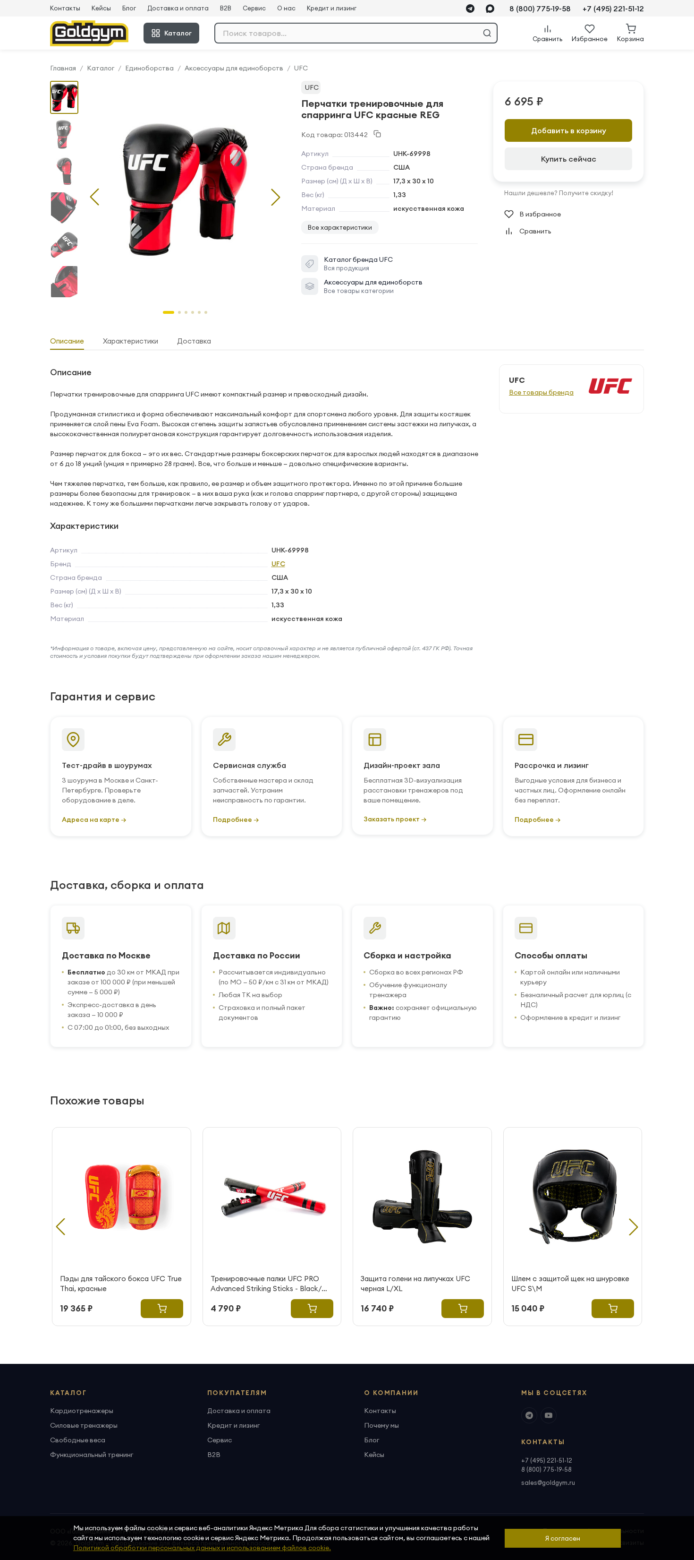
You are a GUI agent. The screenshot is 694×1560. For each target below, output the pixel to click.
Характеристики (130, 340)
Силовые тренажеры (84, 1425)
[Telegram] (470, 8)
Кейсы (101, 8)
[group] (185, 189)
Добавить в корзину (568, 130)
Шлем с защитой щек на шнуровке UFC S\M (570, 1283)
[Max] (490, 8)
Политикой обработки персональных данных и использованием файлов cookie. (202, 1547)
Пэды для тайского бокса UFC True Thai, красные (121, 1283)
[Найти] (487, 33)
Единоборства (149, 68)
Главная (63, 68)
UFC (301, 68)
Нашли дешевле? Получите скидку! (558, 193)
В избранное (540, 214)
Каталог (178, 33)
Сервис (254, 8)
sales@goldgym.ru (548, 1482)
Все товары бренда (541, 392)
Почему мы (381, 1425)
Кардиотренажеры (81, 1410)
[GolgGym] (89, 33)
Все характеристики (340, 227)
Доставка (194, 340)
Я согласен (562, 1538)
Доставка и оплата (178, 8)
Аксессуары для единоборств (234, 68)
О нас (286, 8)
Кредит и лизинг (331, 8)
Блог (129, 8)
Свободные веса (77, 1440)
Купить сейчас (568, 159)
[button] (275, 197)
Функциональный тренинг (91, 1454)
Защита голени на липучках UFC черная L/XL (415, 1283)
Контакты (65, 8)
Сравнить (535, 231)
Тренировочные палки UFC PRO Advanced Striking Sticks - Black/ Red (266, 1283)
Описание (67, 340)
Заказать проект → (395, 819)
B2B (225, 8)
